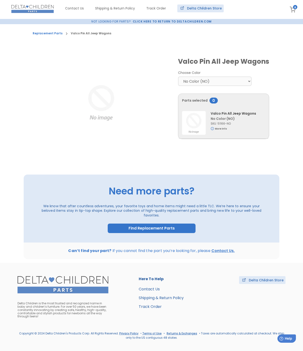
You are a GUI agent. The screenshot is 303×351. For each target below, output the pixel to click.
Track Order (156, 8)
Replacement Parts (47, 33)
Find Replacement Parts (152, 228)
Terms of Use (152, 333)
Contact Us (74, 8)
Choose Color (189, 72)
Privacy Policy (128, 333)
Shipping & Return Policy (115, 8)
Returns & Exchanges (182, 333)
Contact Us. (223, 250)
